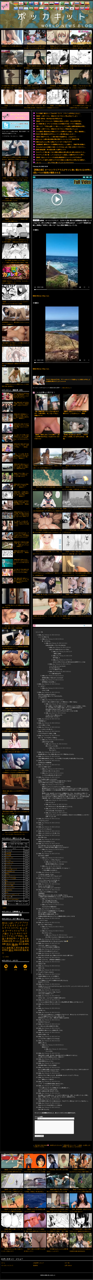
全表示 (4, 907)
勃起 (11, 938)
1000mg (7, 873)
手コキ (16, 941)
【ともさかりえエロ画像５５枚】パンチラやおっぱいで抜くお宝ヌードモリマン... (61, 147)
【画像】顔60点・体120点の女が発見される (49, 118)
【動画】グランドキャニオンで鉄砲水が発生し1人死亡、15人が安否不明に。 (59, 121)
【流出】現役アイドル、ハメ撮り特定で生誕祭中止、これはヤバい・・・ (58, 136)
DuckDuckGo (8, 890)
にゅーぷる (8, 867)
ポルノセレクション (10, 876)
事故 (84, 177)
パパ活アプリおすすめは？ (12, 899)
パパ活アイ (8, 897)
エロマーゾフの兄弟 (10, 878)
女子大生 (24, 939)
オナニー (16, 925)
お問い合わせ (68, 1265)
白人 (4, 948)
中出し (21, 936)
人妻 (7, 938)
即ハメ (16, 938)
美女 (22, 948)
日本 (91, 177)
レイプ (7, 936)
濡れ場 (22, 944)
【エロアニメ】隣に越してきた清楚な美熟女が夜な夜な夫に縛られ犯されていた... (61, 152)
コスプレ (15, 928)
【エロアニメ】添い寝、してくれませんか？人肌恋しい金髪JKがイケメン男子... (60, 155)
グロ (34, 177)
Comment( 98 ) (88, 626)
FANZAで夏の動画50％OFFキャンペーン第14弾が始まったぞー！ (56, 134)
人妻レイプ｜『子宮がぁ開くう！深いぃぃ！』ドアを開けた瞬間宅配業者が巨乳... (61, 126)
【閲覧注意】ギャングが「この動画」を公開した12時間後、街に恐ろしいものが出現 (76, 1146)
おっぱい (10, 923)
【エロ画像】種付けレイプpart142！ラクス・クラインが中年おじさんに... (58, 113)
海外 (14, 945)
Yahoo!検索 (8, 855)
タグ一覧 (67, 1263)
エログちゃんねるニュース (12, 894)
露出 (11, 950)
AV (3, 923)
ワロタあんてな (9, 862)
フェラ (12, 933)
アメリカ (7, 925)
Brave (6, 892)
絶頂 (18, 948)
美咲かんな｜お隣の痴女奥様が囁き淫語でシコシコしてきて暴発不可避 (57, 139)
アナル (25, 923)
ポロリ (20, 933)
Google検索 (8, 853)
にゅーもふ (8, 860)
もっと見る (6, 956)
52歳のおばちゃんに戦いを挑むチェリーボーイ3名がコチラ (54, 142)
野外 (6, 950)
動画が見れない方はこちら (41, 296)
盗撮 (9, 948)
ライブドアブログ (10, 887)
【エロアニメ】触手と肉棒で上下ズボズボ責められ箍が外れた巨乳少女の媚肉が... (61, 160)
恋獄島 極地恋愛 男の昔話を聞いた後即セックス (51, 149)
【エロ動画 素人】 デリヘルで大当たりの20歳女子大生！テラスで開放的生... (59, 123)
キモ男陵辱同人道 (10, 871)
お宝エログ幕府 (9, 885)
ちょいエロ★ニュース (11, 869)
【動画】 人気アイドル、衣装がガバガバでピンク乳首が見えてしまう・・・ (59, 129)
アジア (18, 923)
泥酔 (4, 944)
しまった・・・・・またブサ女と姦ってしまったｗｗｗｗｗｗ (55, 162)
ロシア (14, 936)
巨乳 (10, 941)
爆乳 (27, 944)
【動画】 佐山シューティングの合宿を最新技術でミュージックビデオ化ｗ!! (59, 157)
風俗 (24, 950)
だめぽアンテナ (9, 857)
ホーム (3, 1263)
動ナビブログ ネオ (10, 883)
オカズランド (8, 864)
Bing (6, 880)
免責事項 (35, 1265)
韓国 (16, 950)
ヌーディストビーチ (15, 931)
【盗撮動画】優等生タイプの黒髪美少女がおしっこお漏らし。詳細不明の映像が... (61, 144)
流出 (8, 944)
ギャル (7, 928)
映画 (27, 941)
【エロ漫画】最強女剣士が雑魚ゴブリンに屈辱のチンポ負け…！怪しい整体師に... (61, 131)
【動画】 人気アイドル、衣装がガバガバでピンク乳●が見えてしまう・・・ (59, 116)
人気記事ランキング (38, 1263)
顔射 (20, 950)
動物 (87, 177)
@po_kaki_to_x (66, 387)
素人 (13, 948)
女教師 (5, 941)
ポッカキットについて (7, 1265)
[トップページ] (5, 6)
